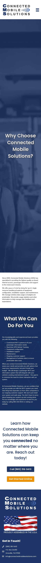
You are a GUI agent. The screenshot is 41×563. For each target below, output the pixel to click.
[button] (20, 469)
